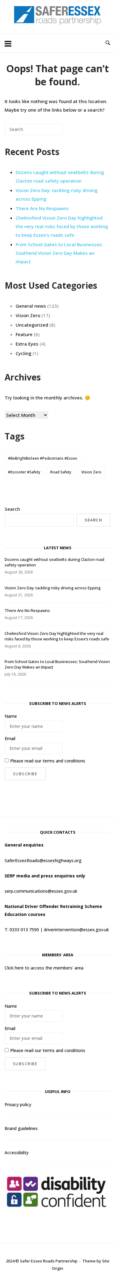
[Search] (49, 131)
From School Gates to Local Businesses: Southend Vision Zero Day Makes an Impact (59, 253)
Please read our (47, 761)
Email (10, 738)
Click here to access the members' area (44, 968)
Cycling (23, 353)
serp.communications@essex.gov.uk (41, 891)
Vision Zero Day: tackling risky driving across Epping (53, 588)
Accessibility (17, 1152)
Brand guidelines (21, 1128)
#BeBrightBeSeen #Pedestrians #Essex (42, 458)
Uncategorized (32, 325)
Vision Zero (28, 315)
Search (12, 509)
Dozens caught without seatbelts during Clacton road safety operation (60, 176)
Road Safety (60, 472)
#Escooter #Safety (24, 472)
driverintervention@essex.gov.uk (76, 929)
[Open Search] (107, 43)
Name (11, 716)
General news (31, 306)
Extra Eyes (27, 344)
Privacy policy (18, 1104)
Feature (24, 334)
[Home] (57, 23)
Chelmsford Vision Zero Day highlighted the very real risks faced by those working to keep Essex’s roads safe (62, 226)
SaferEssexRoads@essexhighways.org (43, 860)
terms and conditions (64, 761)
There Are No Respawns (42, 208)
